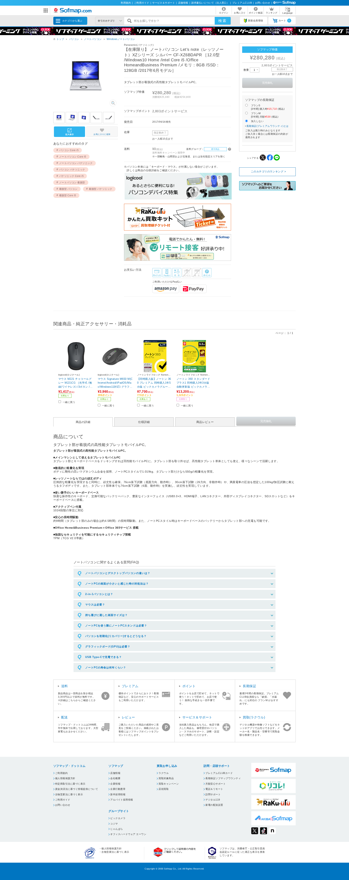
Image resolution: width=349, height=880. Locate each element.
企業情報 (115, 783)
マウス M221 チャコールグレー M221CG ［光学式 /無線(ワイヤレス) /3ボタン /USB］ (76, 382)
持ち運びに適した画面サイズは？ (106, 615)
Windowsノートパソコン (121, 39)
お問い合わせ (262, 2)
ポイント (189, 686)
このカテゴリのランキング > (268, 171)
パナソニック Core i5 (71, 176)
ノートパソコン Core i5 (72, 156)
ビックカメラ (117, 818)
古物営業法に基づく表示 (69, 794)
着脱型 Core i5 (67, 195)
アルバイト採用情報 (121, 799)
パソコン (74, 39)
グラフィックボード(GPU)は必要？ (107, 646)
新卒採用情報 (117, 794)
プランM (264, 115)
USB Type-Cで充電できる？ (103, 657)
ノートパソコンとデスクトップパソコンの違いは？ (117, 573)
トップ (60, 39)
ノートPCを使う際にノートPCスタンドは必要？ (116, 625)
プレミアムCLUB (242, 2)
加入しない (257, 121)
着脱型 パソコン (68, 189)
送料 (64, 686)
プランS (268, 107)
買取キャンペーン (169, 783)
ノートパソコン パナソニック (76, 163)
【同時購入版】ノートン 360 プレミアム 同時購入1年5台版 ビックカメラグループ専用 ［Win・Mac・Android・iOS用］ (154, 382)
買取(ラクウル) (254, 717)
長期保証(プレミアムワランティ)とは (267, 126)
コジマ (114, 823)
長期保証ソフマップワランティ (223, 778)
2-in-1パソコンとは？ (99, 594)
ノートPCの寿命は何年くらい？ (105, 667)
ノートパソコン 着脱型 (72, 182)
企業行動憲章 (117, 789)
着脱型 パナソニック (100, 189)
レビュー (128, 717)
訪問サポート (213, 794)
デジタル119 (212, 799)
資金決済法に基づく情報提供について (76, 789)
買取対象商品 (166, 778)
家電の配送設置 (214, 805)
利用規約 (126, 2)
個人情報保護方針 (65, 778)
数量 (247, 69)
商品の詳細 (83, 421)
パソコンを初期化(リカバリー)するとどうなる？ (116, 636)
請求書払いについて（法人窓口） (210, 2)
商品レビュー (205, 421)
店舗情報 (183, 2)
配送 (64, 717)
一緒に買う (69, 402)
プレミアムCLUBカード (219, 773)
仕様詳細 (144, 421)
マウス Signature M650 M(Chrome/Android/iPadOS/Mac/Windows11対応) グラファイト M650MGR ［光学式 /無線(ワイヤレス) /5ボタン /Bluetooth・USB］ (115, 382)
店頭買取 (164, 789)
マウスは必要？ (95, 604)
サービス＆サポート (163, 2)
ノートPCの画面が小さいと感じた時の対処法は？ (117, 583)
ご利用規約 (61, 773)
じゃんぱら (116, 829)
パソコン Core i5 (69, 150)
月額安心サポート (215, 783)
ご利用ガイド (141, 2)
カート (284, 20)
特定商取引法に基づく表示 (70, 783)
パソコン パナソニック (72, 169)
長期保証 (249, 686)
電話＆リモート (214, 789)
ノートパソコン (93, 39)
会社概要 (115, 778)
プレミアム (130, 686)
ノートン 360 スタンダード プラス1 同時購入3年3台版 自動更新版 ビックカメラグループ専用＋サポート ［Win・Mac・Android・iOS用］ (194, 382)
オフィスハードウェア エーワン (128, 834)
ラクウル (164, 773)
